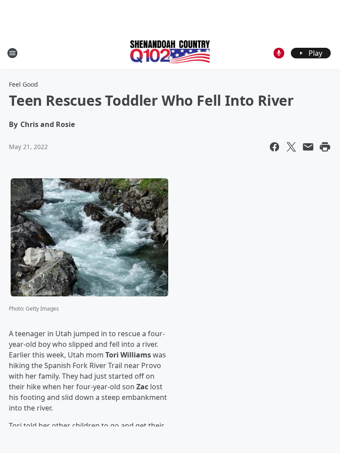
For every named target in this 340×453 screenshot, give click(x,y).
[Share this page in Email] (308, 147)
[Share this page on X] (291, 147)
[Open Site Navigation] (12, 53)
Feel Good (23, 84)
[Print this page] (325, 147)
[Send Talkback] (279, 53)
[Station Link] (170, 52)
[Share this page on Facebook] (274, 147)
